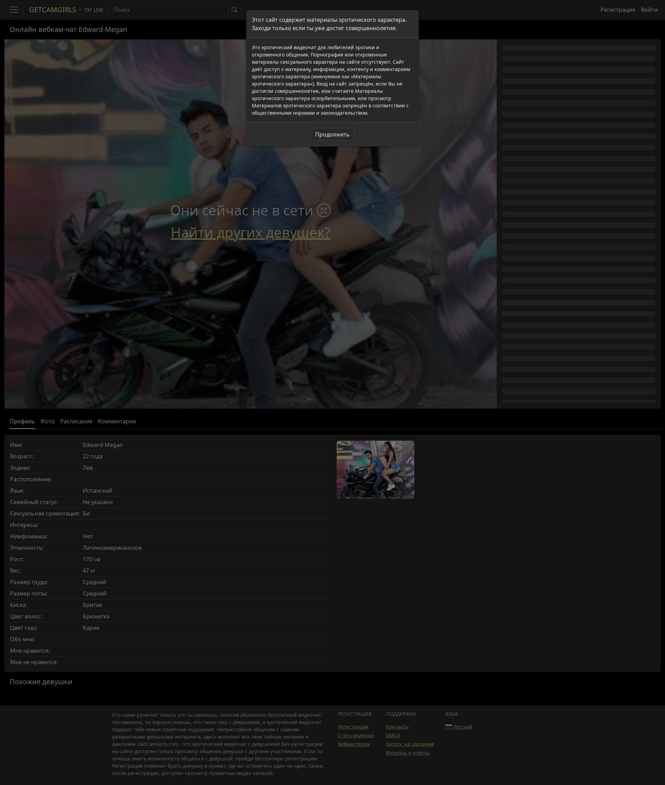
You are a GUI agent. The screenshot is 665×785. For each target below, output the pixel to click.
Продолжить (332, 134)
